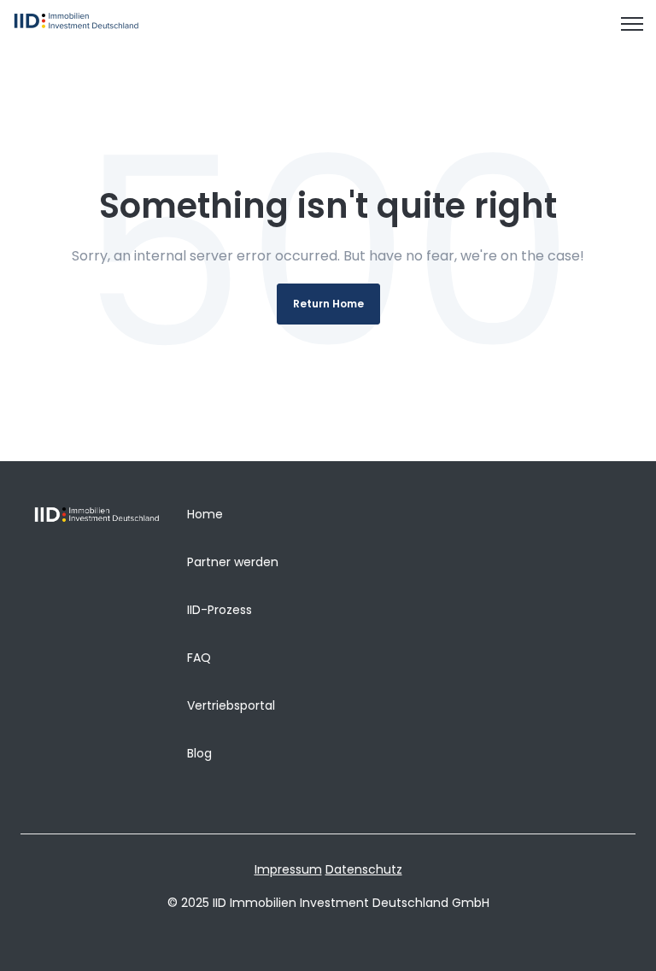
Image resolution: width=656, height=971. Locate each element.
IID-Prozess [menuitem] (219, 609)
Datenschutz (363, 869)
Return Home (328, 303)
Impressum (288, 869)
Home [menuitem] (205, 514)
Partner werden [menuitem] (232, 561)
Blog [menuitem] (199, 753)
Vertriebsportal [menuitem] (231, 705)
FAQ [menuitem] (199, 657)
